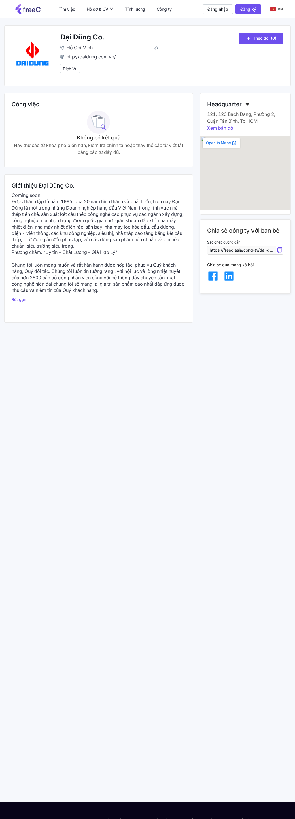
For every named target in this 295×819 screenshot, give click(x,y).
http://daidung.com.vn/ (91, 57)
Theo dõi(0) (264, 38)
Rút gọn (19, 299)
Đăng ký (248, 9)
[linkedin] (229, 276)
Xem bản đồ (220, 128)
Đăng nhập (217, 9)
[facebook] (213, 276)
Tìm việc (67, 9)
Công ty (164, 9)
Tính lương (135, 9)
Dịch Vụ (70, 68)
